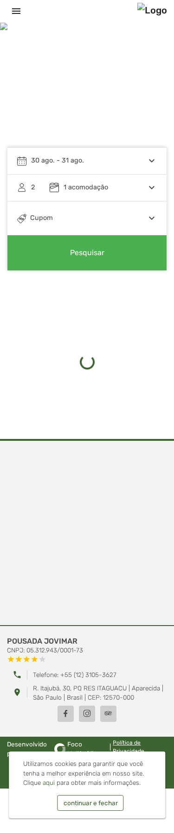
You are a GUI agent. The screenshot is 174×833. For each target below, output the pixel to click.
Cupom (41, 218)
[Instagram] (87, 714)
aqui (49, 782)
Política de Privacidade (128, 746)
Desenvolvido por (52, 748)
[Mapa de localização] (87, 533)
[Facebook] (66, 714)
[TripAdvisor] (108, 714)
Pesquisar (87, 252)
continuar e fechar (91, 803)
